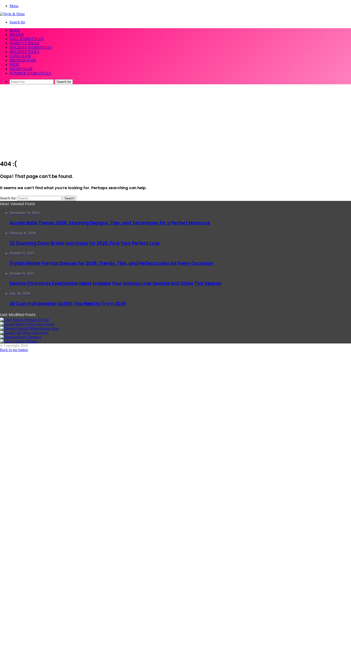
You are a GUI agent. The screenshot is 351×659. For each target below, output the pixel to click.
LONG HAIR (20, 56)
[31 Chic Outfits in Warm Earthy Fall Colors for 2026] (29, 328)
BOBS (15, 30)
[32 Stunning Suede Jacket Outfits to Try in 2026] (24, 333)
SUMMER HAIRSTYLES (30, 73)
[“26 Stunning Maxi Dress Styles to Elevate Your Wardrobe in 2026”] (21, 337)
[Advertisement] (175, 121)
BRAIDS (17, 34)
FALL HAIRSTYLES (27, 39)
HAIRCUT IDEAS (24, 43)
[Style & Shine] (12, 14)
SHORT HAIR (21, 69)
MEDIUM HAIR (23, 60)
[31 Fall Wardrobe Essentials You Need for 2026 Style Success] (18, 341)
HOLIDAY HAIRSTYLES (31, 47)
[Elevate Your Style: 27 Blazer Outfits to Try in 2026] (27, 324)
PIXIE (14, 65)
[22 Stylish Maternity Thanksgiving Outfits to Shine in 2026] (24, 320)
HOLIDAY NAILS (24, 52)
